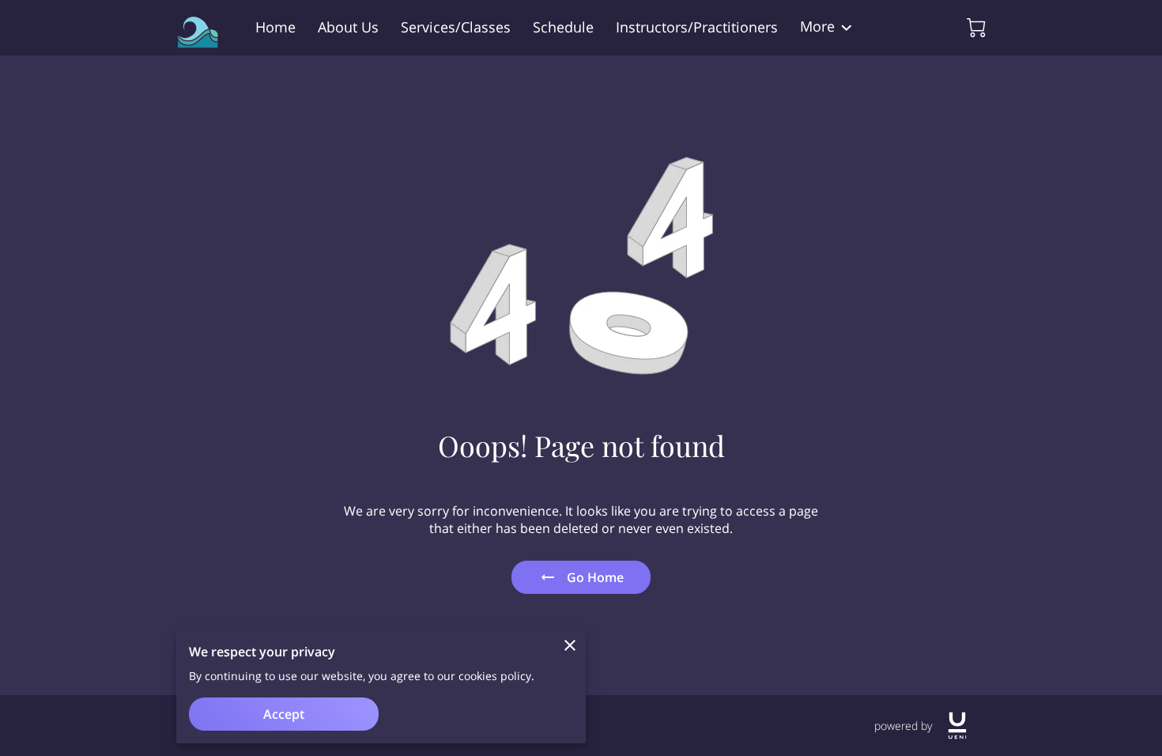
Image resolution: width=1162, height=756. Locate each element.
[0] (976, 27)
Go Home (595, 577)
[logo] (957, 725)
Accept (283, 714)
